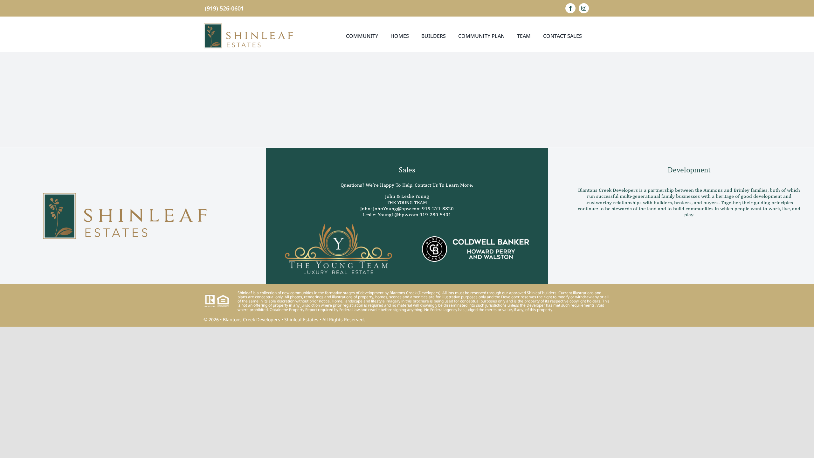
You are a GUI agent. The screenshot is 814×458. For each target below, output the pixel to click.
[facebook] (570, 8)
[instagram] (584, 8)
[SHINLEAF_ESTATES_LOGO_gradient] (248, 26)
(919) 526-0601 (224, 8)
